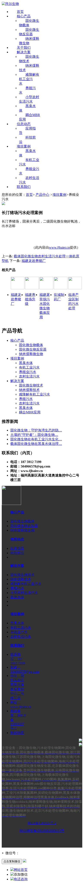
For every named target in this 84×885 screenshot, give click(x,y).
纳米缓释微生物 (31, 354)
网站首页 (21, 870)
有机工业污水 (29, 367)
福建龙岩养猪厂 (34, 261)
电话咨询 (21, 879)
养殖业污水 (27, 372)
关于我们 (24, 47)
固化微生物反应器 (33, 349)
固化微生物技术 (31, 385)
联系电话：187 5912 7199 (17, 659)
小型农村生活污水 (24, 592)
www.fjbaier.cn (59, 247)
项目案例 (24, 146)
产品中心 (42, 194)
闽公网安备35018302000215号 (42, 830)
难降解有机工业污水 (29, 79)
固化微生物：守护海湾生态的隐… (36, 430)
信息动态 (24, 124)
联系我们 (24, 187)
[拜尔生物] (10, 4)
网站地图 (17, 733)
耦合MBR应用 (29, 412)
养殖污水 (26, 399)
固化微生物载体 (31, 345)
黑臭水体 (26, 363)
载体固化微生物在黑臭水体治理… (36, 443)
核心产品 (24, 16)
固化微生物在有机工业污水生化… (36, 439)
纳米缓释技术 (29, 390)
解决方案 (24, 52)
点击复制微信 (11, 861)
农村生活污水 (29, 376)
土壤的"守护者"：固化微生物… (34, 435)
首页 (20, 11)
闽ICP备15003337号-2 (42, 823)
